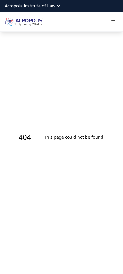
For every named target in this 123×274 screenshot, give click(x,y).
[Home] (24, 22)
